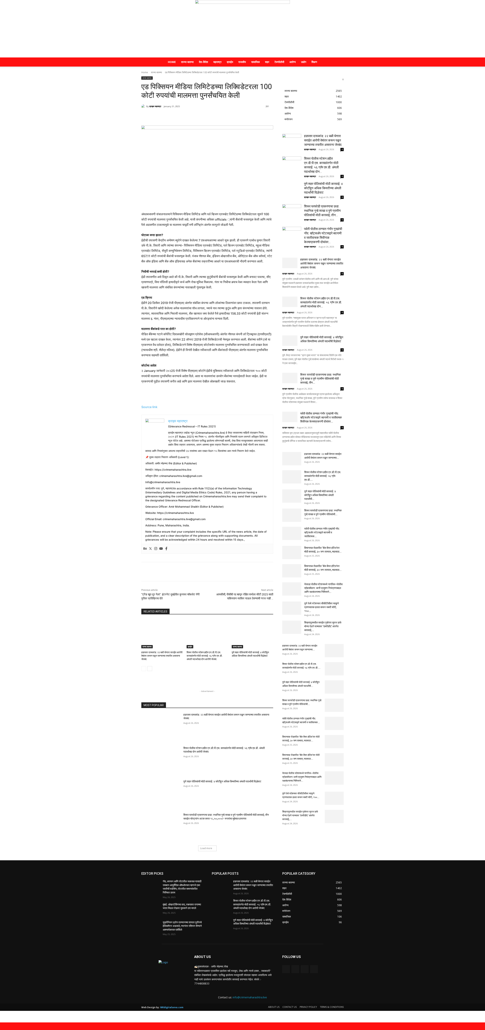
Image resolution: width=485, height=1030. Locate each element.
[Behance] (145, 549)
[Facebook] (168, 116)
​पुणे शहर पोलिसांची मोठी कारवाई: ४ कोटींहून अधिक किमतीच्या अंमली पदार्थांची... (320, 495)
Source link (149, 407)
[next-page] (149, 668)
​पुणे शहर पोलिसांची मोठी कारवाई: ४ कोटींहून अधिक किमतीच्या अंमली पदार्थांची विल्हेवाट (222, 781)
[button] (339, 62)
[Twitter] (177, 116)
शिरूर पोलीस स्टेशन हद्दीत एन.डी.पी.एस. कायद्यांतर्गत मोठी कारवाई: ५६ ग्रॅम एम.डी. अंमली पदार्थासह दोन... (321, 302)
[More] (204, 116)
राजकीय (242, 62)
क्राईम (230, 62)
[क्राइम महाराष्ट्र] (242, 28)
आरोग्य (292, 62)
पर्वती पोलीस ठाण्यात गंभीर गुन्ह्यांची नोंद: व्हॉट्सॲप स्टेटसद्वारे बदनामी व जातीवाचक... (322, 532)
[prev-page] (143, 668)
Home (172, 62)
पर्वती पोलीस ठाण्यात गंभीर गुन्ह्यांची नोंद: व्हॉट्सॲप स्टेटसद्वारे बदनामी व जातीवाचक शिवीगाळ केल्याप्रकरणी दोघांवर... (321, 417)
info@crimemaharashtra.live (250, 997)
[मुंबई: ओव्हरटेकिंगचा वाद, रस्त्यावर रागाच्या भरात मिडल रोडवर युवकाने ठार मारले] (150, 909)
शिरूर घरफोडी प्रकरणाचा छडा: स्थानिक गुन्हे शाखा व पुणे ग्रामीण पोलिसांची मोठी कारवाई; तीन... (322, 210)
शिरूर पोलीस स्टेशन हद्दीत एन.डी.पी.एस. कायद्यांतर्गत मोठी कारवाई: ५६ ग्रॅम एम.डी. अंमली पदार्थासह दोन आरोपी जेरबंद (205, 656)
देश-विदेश (203, 62)
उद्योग (303, 62)
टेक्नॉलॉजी (279, 62)
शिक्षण (314, 62)
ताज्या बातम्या (187, 62)
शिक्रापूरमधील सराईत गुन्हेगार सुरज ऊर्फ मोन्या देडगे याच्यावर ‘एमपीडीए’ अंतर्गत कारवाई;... (322, 626)
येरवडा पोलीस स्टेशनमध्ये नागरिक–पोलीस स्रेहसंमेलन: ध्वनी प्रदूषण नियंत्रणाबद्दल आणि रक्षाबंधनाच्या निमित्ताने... (323, 588)
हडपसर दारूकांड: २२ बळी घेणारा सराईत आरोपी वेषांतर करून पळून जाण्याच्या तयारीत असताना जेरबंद (161, 656)
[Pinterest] (186, 116)
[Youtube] (161, 549)
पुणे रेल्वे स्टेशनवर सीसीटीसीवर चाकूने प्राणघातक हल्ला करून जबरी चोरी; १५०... (321, 607)
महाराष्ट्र (217, 62)
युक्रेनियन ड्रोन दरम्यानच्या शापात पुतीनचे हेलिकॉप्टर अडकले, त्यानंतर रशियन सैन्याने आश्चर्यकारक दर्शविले (182, 926)
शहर (267, 62)
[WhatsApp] (195, 116)
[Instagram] (155, 549)
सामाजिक (255, 62)
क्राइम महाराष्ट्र (155, 106)
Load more (206, 848)
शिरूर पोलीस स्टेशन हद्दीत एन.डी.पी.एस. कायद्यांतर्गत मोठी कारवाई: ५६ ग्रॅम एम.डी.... (322, 476)
